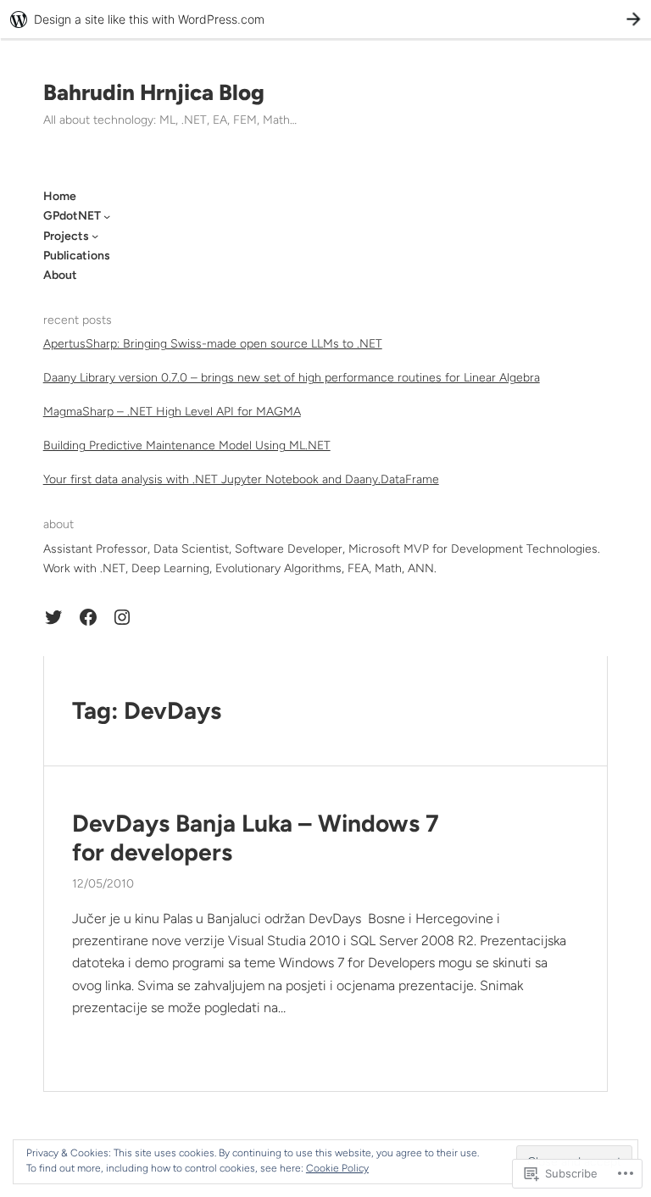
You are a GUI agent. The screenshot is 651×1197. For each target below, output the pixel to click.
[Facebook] (88, 617)
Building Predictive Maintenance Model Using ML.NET (187, 445)
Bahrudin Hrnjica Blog (153, 92)
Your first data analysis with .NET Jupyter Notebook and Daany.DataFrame (241, 479)
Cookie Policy (337, 1168)
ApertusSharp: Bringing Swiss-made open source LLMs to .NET (212, 344)
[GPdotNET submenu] (106, 216)
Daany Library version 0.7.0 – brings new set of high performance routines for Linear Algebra (291, 377)
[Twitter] (53, 617)
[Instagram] (122, 617)
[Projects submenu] (95, 235)
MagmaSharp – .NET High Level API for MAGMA (172, 411)
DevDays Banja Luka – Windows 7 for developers (255, 838)
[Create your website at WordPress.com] (325, 19)
